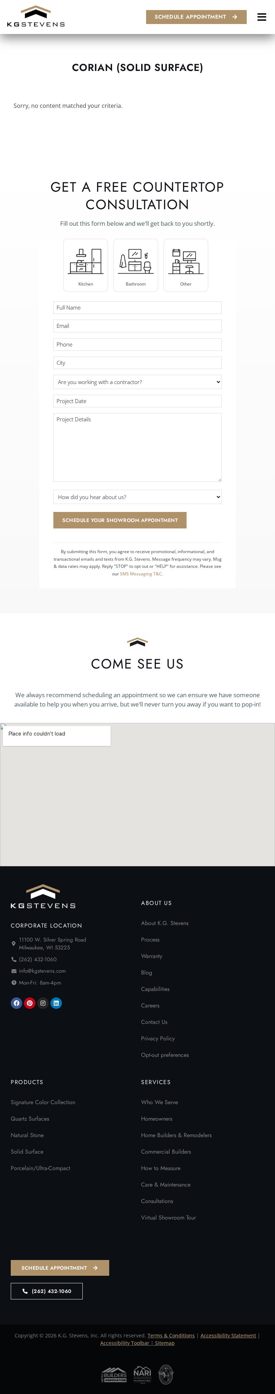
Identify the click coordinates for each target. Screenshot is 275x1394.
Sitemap (165, 1343)
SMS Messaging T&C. (141, 574)
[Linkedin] (56, 1003)
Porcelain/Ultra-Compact (40, 1168)
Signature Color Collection (43, 1102)
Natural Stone (27, 1135)
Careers (150, 1005)
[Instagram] (43, 1003)
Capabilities (155, 989)
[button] (262, 17)
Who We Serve (159, 1102)
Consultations (157, 1201)
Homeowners (156, 1119)
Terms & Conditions (171, 1335)
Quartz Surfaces (30, 1119)
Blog (146, 972)
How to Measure (160, 1168)
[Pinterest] (29, 1003)
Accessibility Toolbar (124, 1343)
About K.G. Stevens (164, 923)
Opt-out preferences (165, 1055)
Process (150, 939)
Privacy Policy (158, 1038)
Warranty (151, 956)
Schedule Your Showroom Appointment (120, 520)
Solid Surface (27, 1152)
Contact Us (154, 1022)
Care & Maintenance (165, 1184)
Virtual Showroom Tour (168, 1217)
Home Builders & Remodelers (176, 1135)
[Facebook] (16, 1003)
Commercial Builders (166, 1152)
